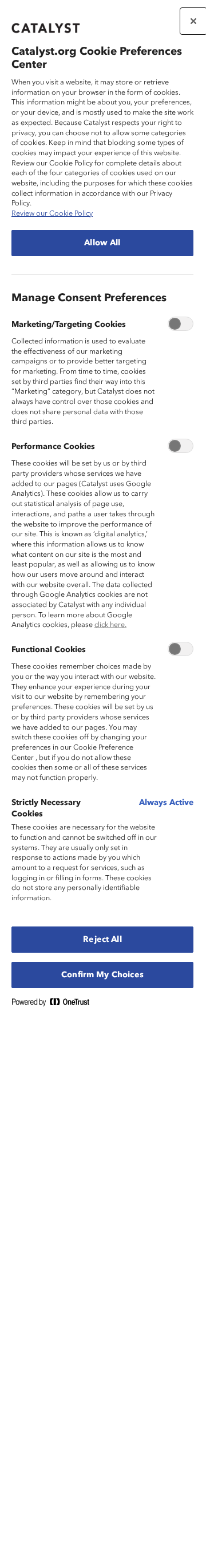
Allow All (102, 243)
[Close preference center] (193, 21)
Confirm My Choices (102, 975)
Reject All (102, 940)
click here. (110, 625)
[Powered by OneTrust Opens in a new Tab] (54, 1004)
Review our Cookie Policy (52, 213)
